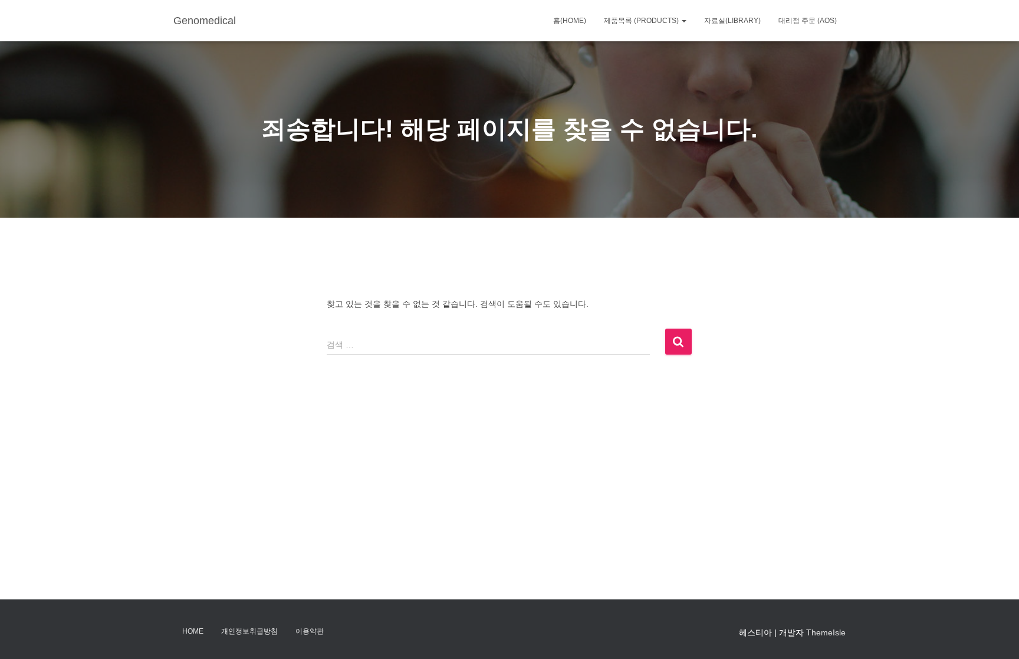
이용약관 (309, 631)
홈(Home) (569, 21)
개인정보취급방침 (249, 631)
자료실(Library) (732, 21)
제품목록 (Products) (642, 21)
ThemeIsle (826, 632)
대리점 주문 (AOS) (807, 21)
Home (192, 631)
